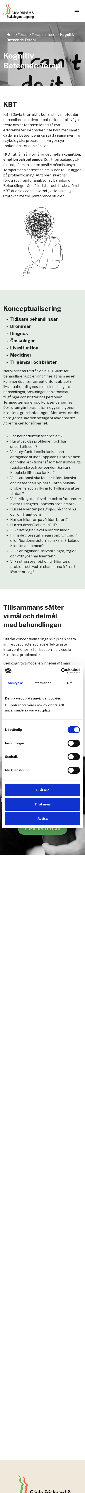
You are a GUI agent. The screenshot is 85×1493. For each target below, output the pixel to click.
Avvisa (42, 818)
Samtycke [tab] (15, 683)
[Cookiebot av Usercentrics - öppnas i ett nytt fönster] (61, 671)
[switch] (74, 743)
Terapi (23, 35)
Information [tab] (42, 683)
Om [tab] (69, 683)
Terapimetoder (44, 35)
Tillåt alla (42, 790)
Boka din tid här (42, 829)
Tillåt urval (43, 804)
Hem (10, 35)
